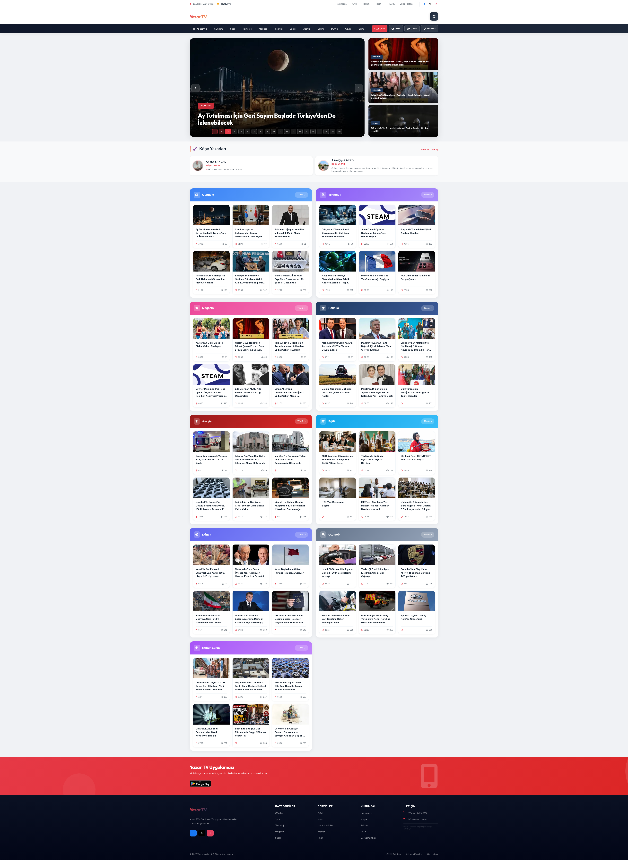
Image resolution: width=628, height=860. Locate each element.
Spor (232, 28)
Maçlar (321, 831)
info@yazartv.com (417, 819)
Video (397, 28)
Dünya (334, 28)
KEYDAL (420, 827)
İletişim (378, 4)
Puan (320, 837)
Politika (279, 28)
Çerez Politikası (407, 4)
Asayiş (306, 28)
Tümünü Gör (428, 149)
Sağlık (293, 28)
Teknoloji (247, 28)
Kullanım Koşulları (414, 854)
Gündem (218, 28)
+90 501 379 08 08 (417, 812)
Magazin (263, 28)
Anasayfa (202, 28)
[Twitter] (430, 4)
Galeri (414, 28)
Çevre (348, 28)
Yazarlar (431, 28)
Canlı (382, 28)
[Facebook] (424, 4)
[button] (359, 88)
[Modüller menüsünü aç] (434, 16)
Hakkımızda (341, 4)
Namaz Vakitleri (326, 825)
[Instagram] (435, 4)
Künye (355, 4)
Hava (320, 819)
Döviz (320, 813)
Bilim (361, 28)
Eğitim (320, 28)
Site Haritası (432, 854)
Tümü (300, 194)
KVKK (392, 4)
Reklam (366, 4)
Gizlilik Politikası (393, 854)
